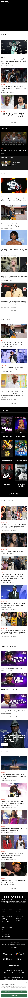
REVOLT (4, 670)
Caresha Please (21, 437)
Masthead (5, 930)
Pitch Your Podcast (7, 918)
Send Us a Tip (6, 932)
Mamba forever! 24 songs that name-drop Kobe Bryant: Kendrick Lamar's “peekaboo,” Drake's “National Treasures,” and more (13, 632)
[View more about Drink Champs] (7, 450)
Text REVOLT (6, 949)
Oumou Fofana (6, 65)
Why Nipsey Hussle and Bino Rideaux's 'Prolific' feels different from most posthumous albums (12, 855)
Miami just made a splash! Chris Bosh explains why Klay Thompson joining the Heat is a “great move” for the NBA (13, 115)
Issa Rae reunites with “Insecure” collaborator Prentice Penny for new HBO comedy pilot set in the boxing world (14, 251)
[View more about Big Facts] (7, 474)
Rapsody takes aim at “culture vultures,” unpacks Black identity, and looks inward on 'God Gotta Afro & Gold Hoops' (13, 803)
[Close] (26, 982)
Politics (3, 340)
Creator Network (6, 920)
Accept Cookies (14, 995)
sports (3, 56)
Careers (4, 937)
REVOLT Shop (6, 951)
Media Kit (4, 935)
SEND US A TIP (14, 962)
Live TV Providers (7, 916)
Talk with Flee (7, 437)
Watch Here (13, 716)
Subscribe (5, 945)
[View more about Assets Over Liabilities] (21, 474)
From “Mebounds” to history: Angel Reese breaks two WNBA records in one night (13, 88)
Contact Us (5, 947)
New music (4, 772)
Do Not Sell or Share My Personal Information (14, 991)
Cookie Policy (11, 989)
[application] (14, 139)
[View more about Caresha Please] (21, 426)
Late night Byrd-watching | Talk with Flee (14, 711)
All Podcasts (5, 914)
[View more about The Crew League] (21, 450)
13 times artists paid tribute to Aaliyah (12, 551)
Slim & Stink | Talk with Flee (9, 689)
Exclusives (4, 522)
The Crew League (21, 460)
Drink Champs (7, 460)
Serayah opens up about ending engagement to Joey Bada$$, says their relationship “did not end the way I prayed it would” (13, 303)
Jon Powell (5, 92)
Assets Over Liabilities (21, 485)
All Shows (4, 912)
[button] (14, 138)
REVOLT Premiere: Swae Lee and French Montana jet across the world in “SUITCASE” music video (13, 776)
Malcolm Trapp (6, 119)
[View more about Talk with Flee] (7, 426)
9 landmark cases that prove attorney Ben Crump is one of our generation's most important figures (13, 605)
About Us (4, 928)
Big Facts (7, 484)
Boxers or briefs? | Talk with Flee (11, 668)
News (2, 195)
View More (13, 122)
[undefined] (14, 47)
